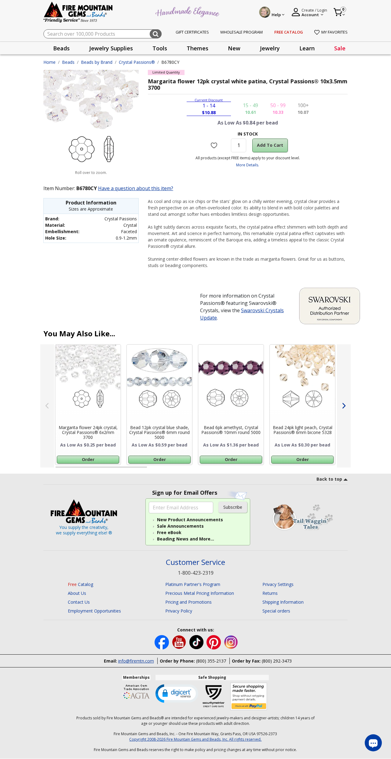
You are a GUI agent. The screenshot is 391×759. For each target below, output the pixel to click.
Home (49, 62)
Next (344, 406)
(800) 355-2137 (211, 661)
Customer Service (195, 562)
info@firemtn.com (136, 661)
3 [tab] (247, 470)
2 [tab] (153, 470)
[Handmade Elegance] (188, 11)
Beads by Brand (96, 62)
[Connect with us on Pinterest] (214, 642)
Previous (47, 406)
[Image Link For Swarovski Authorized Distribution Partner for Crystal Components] (329, 305)
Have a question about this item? (135, 188)
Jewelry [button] (270, 48)
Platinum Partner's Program (192, 584)
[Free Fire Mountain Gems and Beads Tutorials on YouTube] (180, 642)
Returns (270, 593)
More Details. (247, 165)
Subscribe (232, 507)
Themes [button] (197, 48)
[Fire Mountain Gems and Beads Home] (78, 12)
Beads (68, 62)
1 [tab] (59, 470)
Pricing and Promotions (188, 602)
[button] (176, 693)
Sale (339, 48)
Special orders (276, 611)
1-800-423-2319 (196, 572)
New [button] (234, 48)
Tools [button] (159, 48)
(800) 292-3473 (277, 661)
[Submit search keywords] (156, 33)
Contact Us (79, 602)
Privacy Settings (278, 584)
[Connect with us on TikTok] (197, 642)
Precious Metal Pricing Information (199, 593)
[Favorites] (215, 145)
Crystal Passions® (137, 62)
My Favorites (334, 32)
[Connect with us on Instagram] (231, 642)
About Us (77, 593)
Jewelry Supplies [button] (111, 48)
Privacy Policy (178, 611)
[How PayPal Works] (249, 696)
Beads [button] (61, 48)
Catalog (80, 584)
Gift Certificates (192, 32)
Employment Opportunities (94, 611)
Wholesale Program (241, 32)
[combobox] (102, 33)
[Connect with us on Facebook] (162, 642)
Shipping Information (283, 602)
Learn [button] (307, 48)
